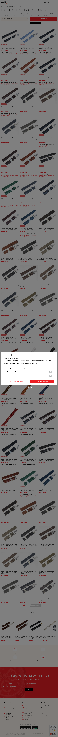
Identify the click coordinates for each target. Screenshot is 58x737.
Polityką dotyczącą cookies (38, 360)
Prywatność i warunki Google (30, 363)
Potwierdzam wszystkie (42, 381)
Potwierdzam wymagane (16, 381)
